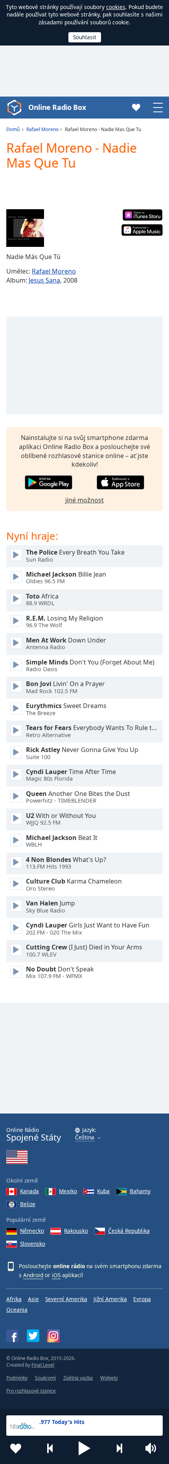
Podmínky (17, 1378)
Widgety (109, 1378)
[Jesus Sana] (25, 228)
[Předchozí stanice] (50, 1448)
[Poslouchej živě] (16, 555)
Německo (32, 1230)
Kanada (29, 1191)
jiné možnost (84, 500)
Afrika (14, 1299)
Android (33, 1275)
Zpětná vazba (78, 1378)
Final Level (42, 1365)
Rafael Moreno (54, 271)
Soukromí (45, 1378)
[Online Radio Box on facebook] (12, 1335)
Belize (27, 1204)
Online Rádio (33, 1134)
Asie (33, 1299)
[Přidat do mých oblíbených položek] (15, 1448)
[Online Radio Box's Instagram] (53, 1335)
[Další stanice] (119, 1448)
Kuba (103, 1191)
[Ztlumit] (153, 1448)
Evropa (142, 1299)
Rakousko (76, 1230)
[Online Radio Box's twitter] (33, 1335)
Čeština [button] (84, 1137)
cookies (115, 7)
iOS (56, 1275)
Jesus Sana (44, 280)
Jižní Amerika (110, 1299)
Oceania (17, 1309)
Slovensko (32, 1243)
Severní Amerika (66, 1299)
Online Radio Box (57, 107)
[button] (84, 1448)
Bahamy (140, 1191)
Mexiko (68, 1191)
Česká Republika (129, 1230)
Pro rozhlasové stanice (31, 1390)
